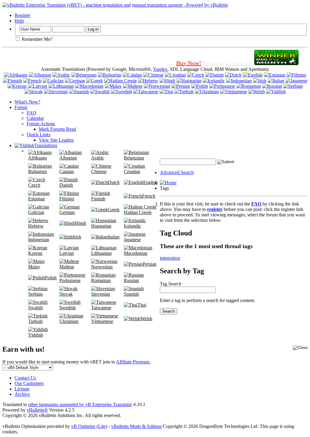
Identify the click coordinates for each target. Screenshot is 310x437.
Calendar (35, 118)
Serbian (35, 294)
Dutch (114, 182)
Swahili (35, 307)
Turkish (35, 321)
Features (213, 63)
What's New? (27, 101)
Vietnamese (102, 321)
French (148, 196)
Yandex (160, 69)
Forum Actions (41, 123)
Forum (21, 107)
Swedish (67, 307)
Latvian (66, 253)
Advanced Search (177, 172)
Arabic (97, 157)
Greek (114, 209)
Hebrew (36, 225)
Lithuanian (101, 253)
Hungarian (101, 225)
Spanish (131, 294)
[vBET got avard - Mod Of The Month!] (276, 63)
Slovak (66, 294)
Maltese (66, 266)
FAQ (31, 112)
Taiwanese (101, 307)
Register (22, 15)
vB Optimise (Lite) (89, 426)
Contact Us (25, 377)
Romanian (101, 280)
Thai (141, 304)
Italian (114, 236)
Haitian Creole (138, 212)
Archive (22, 394)
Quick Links (39, 134)
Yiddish (35, 334)
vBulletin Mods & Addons (136, 426)
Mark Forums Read (57, 129)
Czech (34, 185)
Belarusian (134, 157)
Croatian (132, 171)
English (150, 182)
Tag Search (170, 283)
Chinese (99, 171)
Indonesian (38, 239)
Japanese (132, 239)
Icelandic (132, 225)
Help (19, 20)
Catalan (66, 171)
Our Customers (29, 383)
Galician (36, 212)
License (22, 388)
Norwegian (102, 266)
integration (170, 258)
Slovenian (100, 294)
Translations (45, 145)
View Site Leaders (56, 140)
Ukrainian (68, 321)
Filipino (66, 198)
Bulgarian (37, 171)
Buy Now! (188, 63)
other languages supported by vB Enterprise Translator (80, 404)
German (67, 212)
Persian (150, 264)
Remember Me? (36, 39)
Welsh (146, 318)
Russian (131, 280)
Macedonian (135, 253)
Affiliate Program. (133, 361)
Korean (35, 253)
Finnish (98, 198)
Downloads (239, 63)
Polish (51, 277)
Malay (34, 266)
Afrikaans (37, 157)
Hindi (80, 223)
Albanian (68, 157)
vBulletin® (37, 409)
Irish (77, 236)
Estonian (36, 198)
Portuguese (70, 280)
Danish (66, 185)
